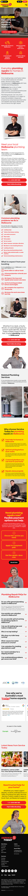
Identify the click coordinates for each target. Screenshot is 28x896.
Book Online (3, 852)
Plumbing (3, 858)
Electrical (3, 859)
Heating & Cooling (5, 861)
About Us (3, 847)
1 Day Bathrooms (4, 866)
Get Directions (16, 853)
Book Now (14, 562)
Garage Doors (4, 863)
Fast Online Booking (14, 184)
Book (25, 1)
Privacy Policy (21, 886)
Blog (2, 850)
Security (3, 864)
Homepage (3, 845)
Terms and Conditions (5, 887)
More (9, 715)
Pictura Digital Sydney (9, 890)
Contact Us (3, 849)
